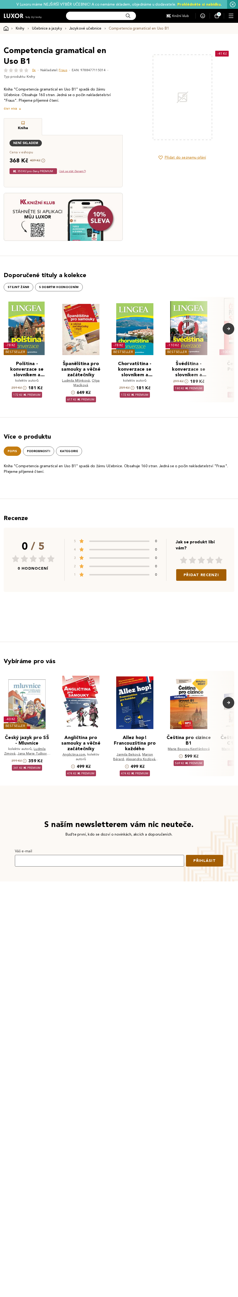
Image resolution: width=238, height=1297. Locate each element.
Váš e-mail (23, 851)
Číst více (10, 108)
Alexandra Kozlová (140, 759)
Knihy (20, 28)
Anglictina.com (74, 754)
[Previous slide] (141, 97)
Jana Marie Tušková (33, 754)
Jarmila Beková (128, 754)
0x (34, 70)
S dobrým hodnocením (59, 287)
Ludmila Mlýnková (76, 381)
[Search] (128, 15)
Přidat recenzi (201, 575)
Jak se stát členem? (72, 171)
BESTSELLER (15, 352)
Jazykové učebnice (85, 28)
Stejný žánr (18, 287)
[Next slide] (223, 97)
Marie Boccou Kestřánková (189, 749)
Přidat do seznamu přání (185, 157)
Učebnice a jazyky (47, 28)
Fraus (63, 70)
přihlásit (204, 860)
